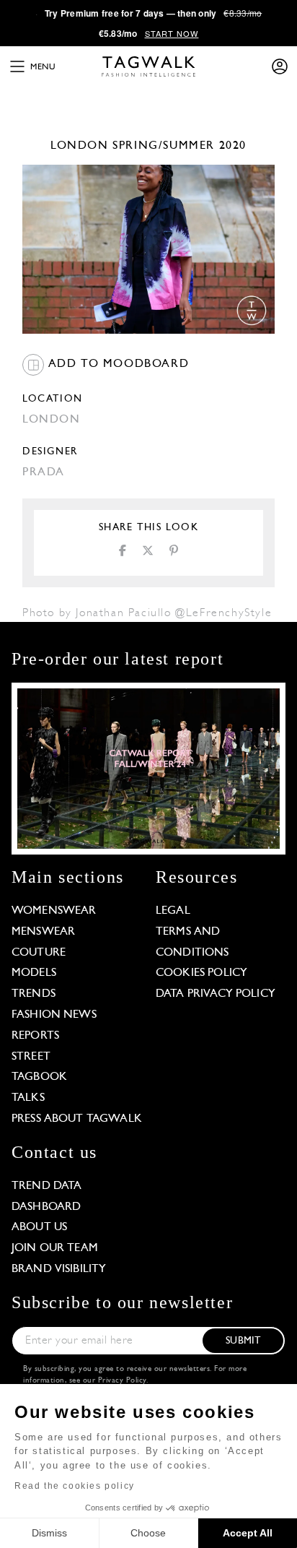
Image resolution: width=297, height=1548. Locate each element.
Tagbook (39, 1077)
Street (31, 1057)
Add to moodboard (116, 364)
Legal (173, 911)
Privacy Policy (122, 1381)
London (79, 146)
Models (34, 973)
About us (39, 1227)
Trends (34, 994)
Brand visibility (59, 1269)
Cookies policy (201, 973)
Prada (43, 472)
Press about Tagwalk (77, 1119)
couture (39, 953)
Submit (243, 1341)
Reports (35, 1036)
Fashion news (54, 1015)
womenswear (54, 911)
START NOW (172, 33)
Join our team (55, 1248)
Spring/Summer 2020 (179, 146)
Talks (28, 1098)
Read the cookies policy (74, 1486)
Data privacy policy (215, 994)
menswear (43, 932)
